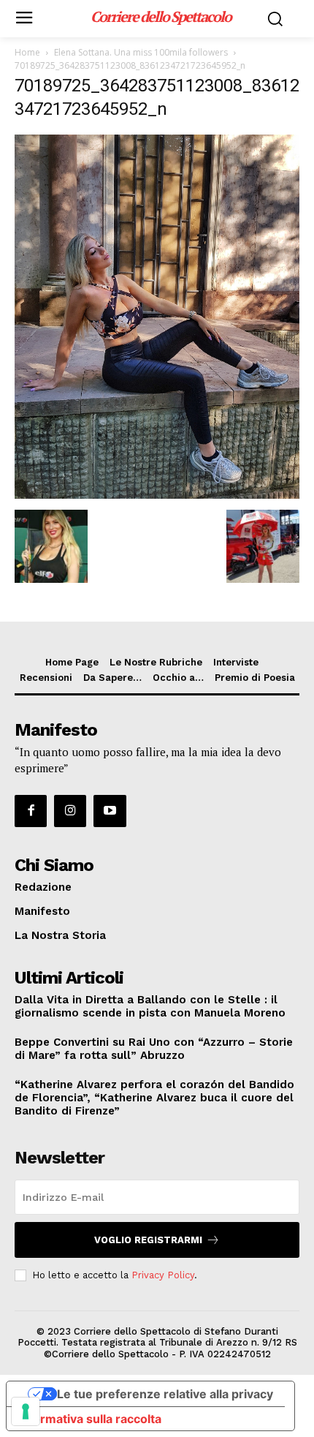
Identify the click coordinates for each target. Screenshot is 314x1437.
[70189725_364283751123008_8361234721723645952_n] (157, 495)
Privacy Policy (162, 1275)
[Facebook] (31, 811)
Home (27, 52)
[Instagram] (70, 811)
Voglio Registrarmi (148, 1239)
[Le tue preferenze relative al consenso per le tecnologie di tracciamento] (25, 1411)
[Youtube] (109, 811)
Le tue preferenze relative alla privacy (165, 1394)
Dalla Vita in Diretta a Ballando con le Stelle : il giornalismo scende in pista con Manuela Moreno (150, 1006)
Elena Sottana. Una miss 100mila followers (141, 52)
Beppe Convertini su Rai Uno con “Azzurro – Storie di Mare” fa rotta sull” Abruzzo (154, 1049)
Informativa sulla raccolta (89, 1418)
